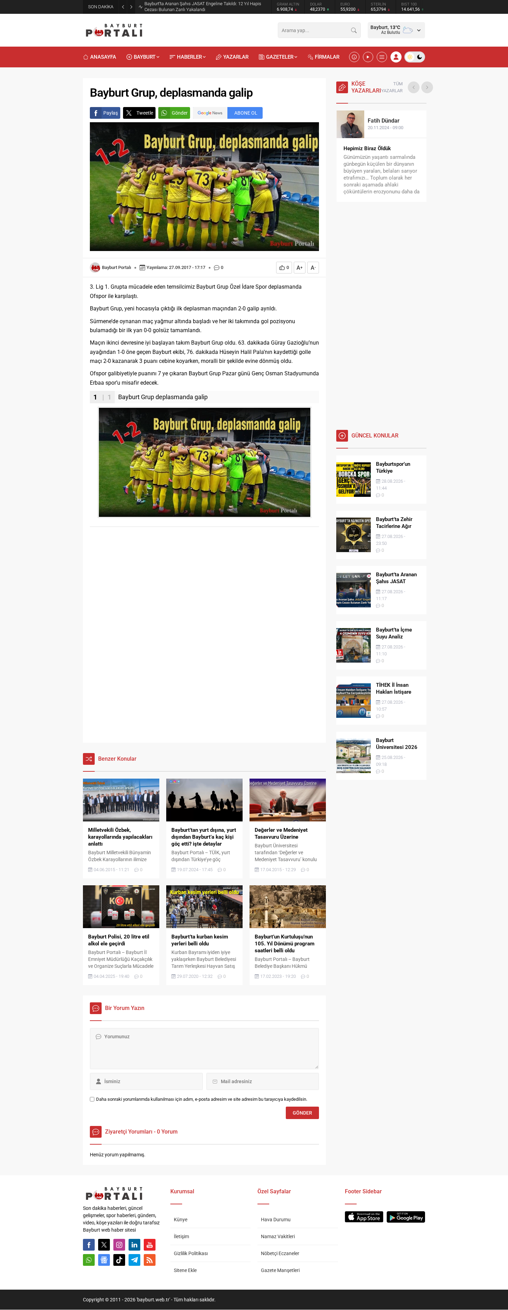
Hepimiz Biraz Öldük (367, 148)
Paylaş (110, 113)
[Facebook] (89, 1245)
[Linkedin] (134, 1245)
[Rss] (150, 1260)
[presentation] (414, 87)
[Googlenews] (104, 1260)
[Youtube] (150, 1245)
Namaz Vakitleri (278, 1236)
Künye (180, 1219)
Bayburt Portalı (116, 267)
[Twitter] (104, 1245)
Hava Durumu (276, 1219)
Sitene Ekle (185, 1270)
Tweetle (145, 113)
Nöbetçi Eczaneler (280, 1253)
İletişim (181, 1236)
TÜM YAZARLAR (392, 87)
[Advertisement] (204, 584)
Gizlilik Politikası (191, 1253)
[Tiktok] (119, 1260)
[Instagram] (119, 1245)
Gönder (180, 113)
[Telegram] (134, 1260)
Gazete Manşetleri (280, 1270)
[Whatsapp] (89, 1260)
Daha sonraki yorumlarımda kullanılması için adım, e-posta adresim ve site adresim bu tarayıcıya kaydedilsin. (201, 1099)
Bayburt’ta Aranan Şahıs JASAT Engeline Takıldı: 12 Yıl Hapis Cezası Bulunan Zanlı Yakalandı (202, 6)
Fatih (383, 120)
